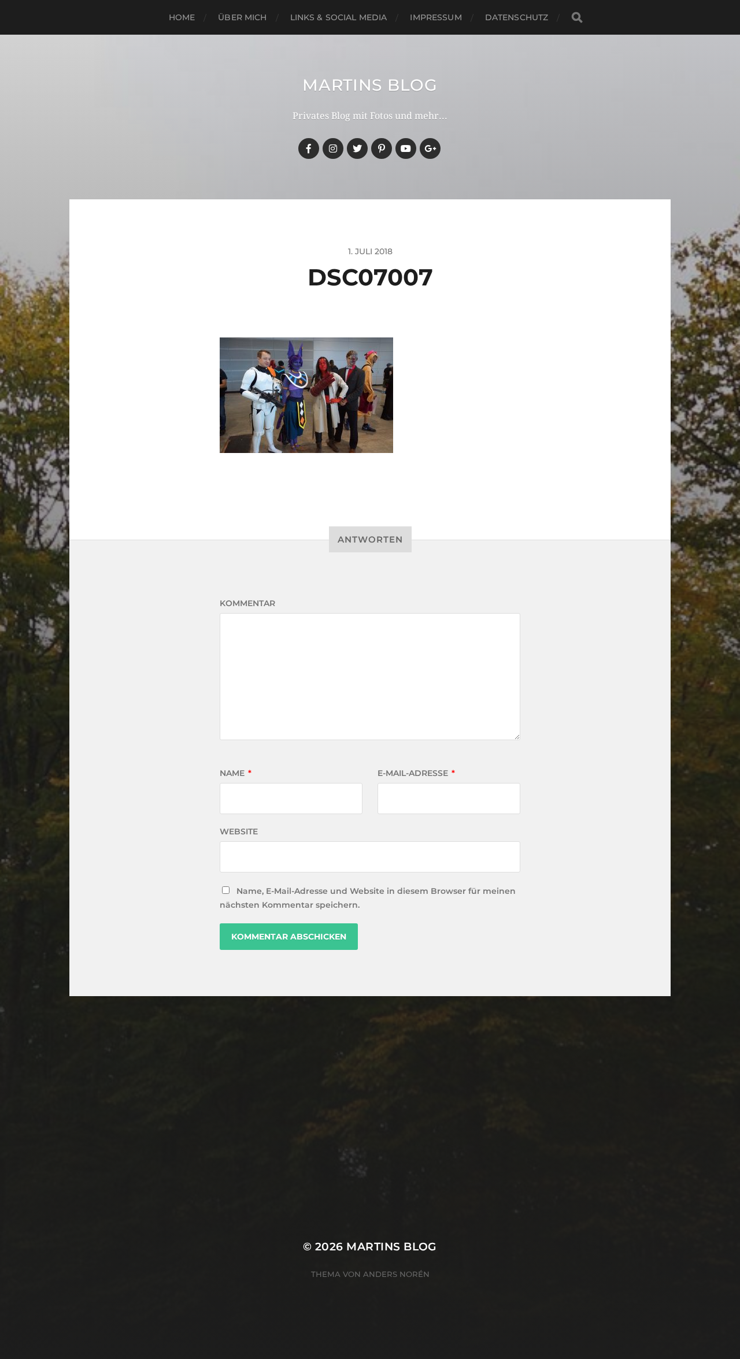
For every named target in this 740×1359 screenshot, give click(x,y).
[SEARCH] (577, 17)
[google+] (430, 148)
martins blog (369, 85)
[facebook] (308, 148)
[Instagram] (333, 148)
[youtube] (405, 148)
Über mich (242, 17)
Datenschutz (517, 17)
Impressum (435, 17)
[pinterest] (381, 148)
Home (182, 17)
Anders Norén (396, 1274)
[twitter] (357, 148)
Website (239, 831)
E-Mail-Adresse (416, 773)
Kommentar (247, 603)
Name (235, 773)
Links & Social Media (338, 17)
